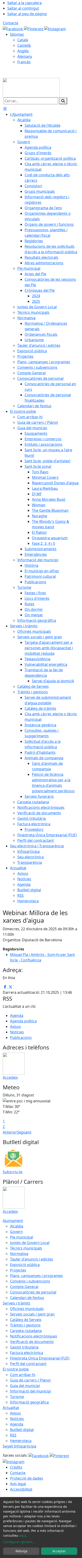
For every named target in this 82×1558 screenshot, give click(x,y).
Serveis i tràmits (16, 1303)
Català (22, 39)
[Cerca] (63, 100)
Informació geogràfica (29, 1402)
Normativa (19, 1253)
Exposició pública (25, 1264)
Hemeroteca (20, 1440)
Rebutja (21, 1551)
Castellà (24, 45)
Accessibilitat (21, 1489)
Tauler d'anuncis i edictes (31, 1259)
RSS (13, 1435)
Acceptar (59, 1551)
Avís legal (18, 1483)
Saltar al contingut (23, 8)
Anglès (23, 50)
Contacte (10, 22)
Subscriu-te (12, 1171)
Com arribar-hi (22, 1374)
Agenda (16, 1015)
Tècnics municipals (26, 1248)
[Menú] (5, 108)
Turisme (17, 1396)
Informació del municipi (30, 1391)
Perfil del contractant (28, 1363)
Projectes (18, 1270)
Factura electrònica (26, 1352)
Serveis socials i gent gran (32, 1314)
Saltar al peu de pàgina (27, 13)
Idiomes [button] (17, 34)
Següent (24, 1132)
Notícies (17, 1032)
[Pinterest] (34, 28)
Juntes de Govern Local (29, 1242)
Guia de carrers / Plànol (30, 1380)
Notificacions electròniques (33, 1336)
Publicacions (21, 1037)
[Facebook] (13, 28)
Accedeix (10, 1077)
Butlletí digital (22, 1429)
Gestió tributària (24, 1347)
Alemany (24, 56)
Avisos (15, 1026)
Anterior (10, 1132)
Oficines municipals (27, 1308)
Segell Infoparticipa (19, 1446)
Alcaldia (16, 1226)
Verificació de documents (32, 1341)
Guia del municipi (25, 1385)
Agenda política (23, 1021)
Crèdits (16, 1467)
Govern (16, 1231)
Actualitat (11, 1407)
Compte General (24, 1286)
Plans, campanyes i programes (36, 1275)
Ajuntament (13, 1220)
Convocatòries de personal (33, 1292)
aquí (22, 1535)
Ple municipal (21, 1237)
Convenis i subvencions (30, 1281)
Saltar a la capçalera (24, 2)
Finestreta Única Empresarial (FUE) (39, 1358)
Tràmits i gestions (25, 1325)
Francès (24, 61)
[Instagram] (55, 28)
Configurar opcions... (19, 1542)
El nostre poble (16, 1369)
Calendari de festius (27, 1297)
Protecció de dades (26, 1478)
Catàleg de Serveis (25, 1319)
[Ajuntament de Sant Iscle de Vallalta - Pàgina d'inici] (31, 87)
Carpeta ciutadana (26, 1330)
